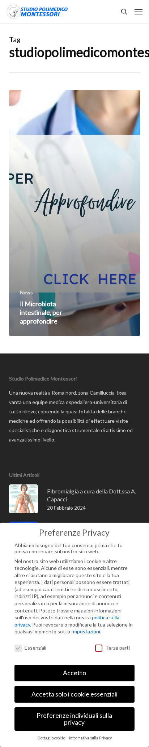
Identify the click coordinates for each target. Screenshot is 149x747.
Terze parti (117, 648)
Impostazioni (85, 631)
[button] (138, 11)
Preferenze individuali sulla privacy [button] (74, 719)
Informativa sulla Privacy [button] (90, 738)
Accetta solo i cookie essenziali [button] (74, 694)
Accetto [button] (74, 673)
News (26, 292)
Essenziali (35, 648)
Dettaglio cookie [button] (51, 738)
